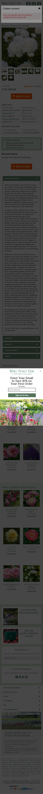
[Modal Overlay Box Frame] (21, 397)
